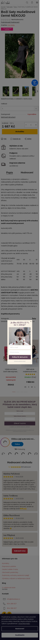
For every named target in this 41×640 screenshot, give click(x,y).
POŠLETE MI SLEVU (20, 357)
